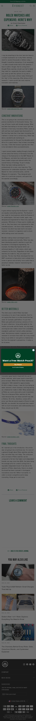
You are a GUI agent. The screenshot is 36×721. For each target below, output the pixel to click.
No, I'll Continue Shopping (18, 367)
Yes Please (18, 365)
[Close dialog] (33, 350)
